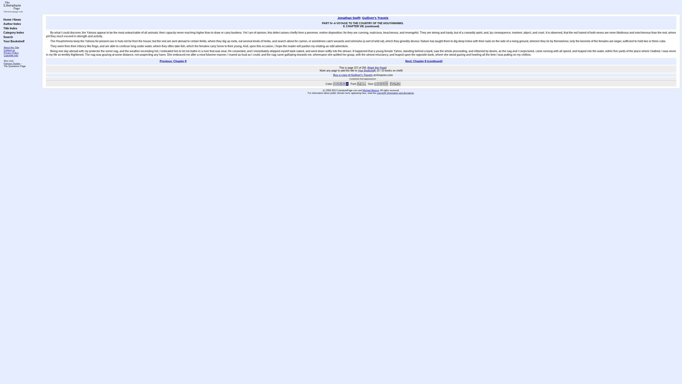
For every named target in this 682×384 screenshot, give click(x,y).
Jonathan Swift (348, 18)
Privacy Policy (11, 53)
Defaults (395, 83)
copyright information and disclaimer (395, 93)
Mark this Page (377, 67)
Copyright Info (11, 55)
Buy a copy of (353, 75)
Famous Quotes (12, 63)
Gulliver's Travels (375, 18)
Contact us (9, 50)
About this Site (11, 47)
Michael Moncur (371, 90)
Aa (359, 83)
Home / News (11, 19)
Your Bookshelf (13, 41)
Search (7, 37)
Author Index (11, 23)
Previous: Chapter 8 (173, 61)
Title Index (9, 28)
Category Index (13, 32)
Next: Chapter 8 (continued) (423, 61)
